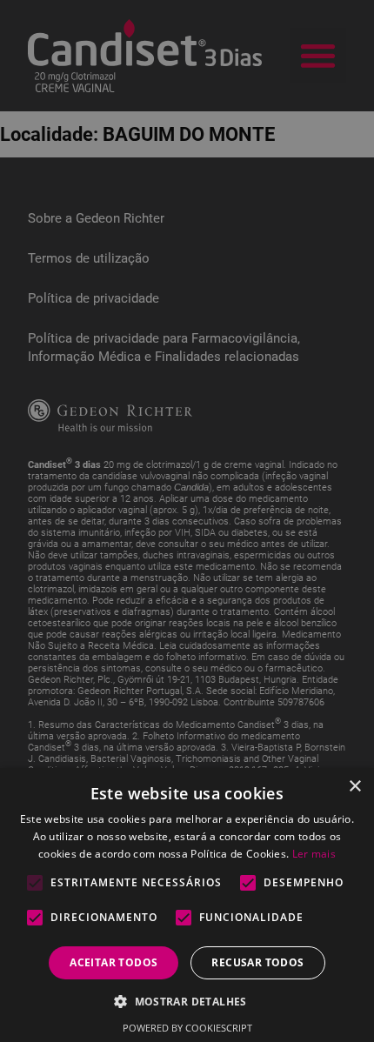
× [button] (354, 786)
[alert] (187, 521)
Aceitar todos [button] (113, 962)
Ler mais (314, 853)
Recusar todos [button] (257, 962)
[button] (187, 1000)
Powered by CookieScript (187, 1027)
